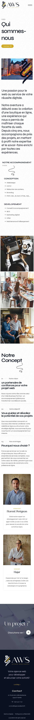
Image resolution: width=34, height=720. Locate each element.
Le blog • (17, 684)
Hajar (17, 572)
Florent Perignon (17, 511)
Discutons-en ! (16, 632)
